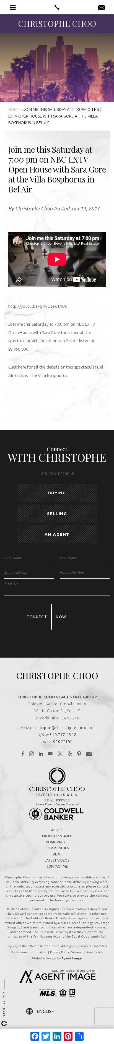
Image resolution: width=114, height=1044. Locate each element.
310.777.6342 (63, 734)
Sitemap (77, 952)
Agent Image (71, 958)
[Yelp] (70, 754)
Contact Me (57, 866)
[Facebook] (23, 754)
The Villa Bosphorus (49, 375)
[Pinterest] (79, 754)
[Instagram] (31, 754)
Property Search (57, 836)
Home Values (57, 842)
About (57, 830)
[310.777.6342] (57, 7)
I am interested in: (57, 473)
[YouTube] (50, 754)
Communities (57, 848)
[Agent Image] (57, 981)
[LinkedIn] (41, 754)
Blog (57, 854)
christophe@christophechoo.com (62, 727)
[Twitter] (60, 754)
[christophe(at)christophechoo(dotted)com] (101, 7)
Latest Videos (57, 860)
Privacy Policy (59, 952)
